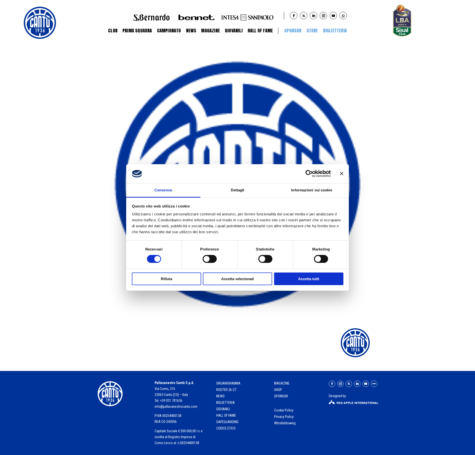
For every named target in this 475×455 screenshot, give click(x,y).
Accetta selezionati (237, 279)
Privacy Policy (284, 417)
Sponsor (292, 30)
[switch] (210, 259)
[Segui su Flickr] (374, 384)
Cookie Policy (284, 410)
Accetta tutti (308, 279)
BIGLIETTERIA (335, 30)
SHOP (278, 390)
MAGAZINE (281, 383)
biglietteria (225, 403)
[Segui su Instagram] (340, 384)
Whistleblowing (285, 423)
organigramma (228, 383)
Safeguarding (227, 422)
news (220, 396)
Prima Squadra (137, 30)
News (191, 30)
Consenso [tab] (163, 190)
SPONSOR (281, 396)
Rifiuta (166, 279)
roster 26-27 (226, 390)
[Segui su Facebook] (332, 384)
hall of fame (226, 415)
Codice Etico (226, 428)
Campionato (169, 30)
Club (113, 30)
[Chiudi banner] (341, 173)
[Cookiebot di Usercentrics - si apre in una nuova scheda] (309, 173)
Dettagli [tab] (237, 190)
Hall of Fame (260, 30)
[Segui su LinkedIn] (357, 384)
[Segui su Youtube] (365, 384)
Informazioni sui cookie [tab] (311, 190)
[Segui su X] (349, 384)
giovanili (223, 409)
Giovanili (234, 30)
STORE (312, 30)
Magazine (210, 30)
